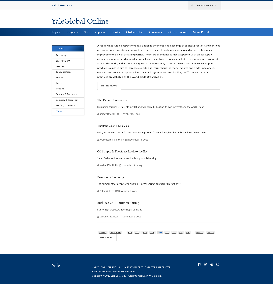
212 (174, 232)
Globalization (177, 32)
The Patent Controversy (112, 100)
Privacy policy (155, 276)
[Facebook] (200, 264)
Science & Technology (68, 94)
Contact (116, 271)
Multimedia (134, 32)
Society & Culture (65, 105)
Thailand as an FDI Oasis (113, 126)
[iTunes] (212, 264)
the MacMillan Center (156, 267)
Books (115, 32)
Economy (61, 55)
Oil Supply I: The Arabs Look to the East (122, 151)
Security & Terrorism (67, 100)
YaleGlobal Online (80, 21)
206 (130, 232)
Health (59, 77)
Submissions (128, 271)
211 (167, 232)
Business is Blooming (110, 177)
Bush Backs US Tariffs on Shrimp (118, 203)
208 (145, 232)
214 (188, 232)
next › (199, 232)
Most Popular (202, 32)
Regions (72, 32)
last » (210, 232)
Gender (60, 66)
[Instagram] (218, 264)
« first (102, 232)
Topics (56, 32)
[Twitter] (206, 264)
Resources (155, 32)
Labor (59, 83)
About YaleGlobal (101, 271)
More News (107, 237)
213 (180, 232)
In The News (111, 85)
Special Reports (94, 32)
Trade (59, 111)
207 (137, 232)
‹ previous (115, 232)
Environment (63, 60)
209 (152, 232)
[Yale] (56, 265)
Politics (60, 88)
